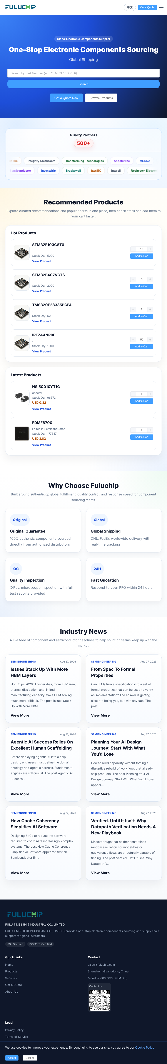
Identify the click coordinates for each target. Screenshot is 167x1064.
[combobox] (83, 73)
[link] (83, 252)
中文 (130, 7)
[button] (133, 249)
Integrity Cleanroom (32, 161)
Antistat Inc (112, 161)
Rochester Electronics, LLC (138, 170)
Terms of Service (16, 1036)
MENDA (135, 161)
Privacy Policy (14, 1030)
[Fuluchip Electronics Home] (20, 7)
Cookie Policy (144, 1047)
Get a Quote (13, 985)
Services (11, 978)
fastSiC (85, 170)
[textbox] (83, 73)
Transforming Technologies (75, 161)
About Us (11, 991)
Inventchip (37, 170)
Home (9, 964)
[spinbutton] (141, 249)
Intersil (104, 170)
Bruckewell (62, 170)
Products (11, 971)
